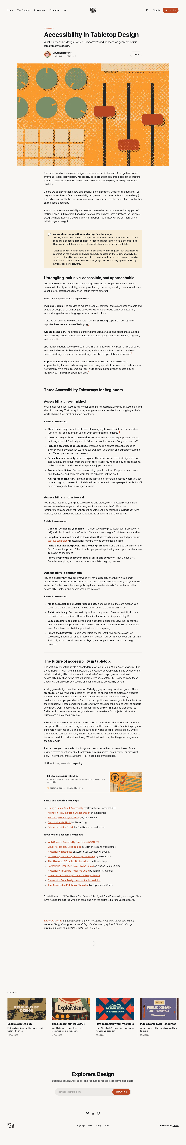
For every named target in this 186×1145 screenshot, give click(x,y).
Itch (107, 1125)
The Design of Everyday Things (64, 817)
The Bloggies (23, 10)
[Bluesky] (87, 1113)
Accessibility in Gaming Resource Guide (68, 870)
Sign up (81, 1125)
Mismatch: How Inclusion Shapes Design (69, 812)
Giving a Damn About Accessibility (65, 808)
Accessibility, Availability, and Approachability (71, 856)
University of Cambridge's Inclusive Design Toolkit (74, 875)
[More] (64, 10)
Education (54, 10)
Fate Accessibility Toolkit (61, 827)
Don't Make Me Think (59, 822)
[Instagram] (98, 1113)
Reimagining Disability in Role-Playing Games (71, 866)
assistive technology (58, 540)
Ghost (176, 1125)
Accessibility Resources (60, 851)
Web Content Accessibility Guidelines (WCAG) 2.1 (73, 842)
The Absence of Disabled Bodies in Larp (69, 861)
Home (10, 10)
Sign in (156, 10)
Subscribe (170, 10)
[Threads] (93, 1113)
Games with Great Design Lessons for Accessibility (74, 880)
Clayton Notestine (61, 52)
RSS (90, 1125)
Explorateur (40, 10)
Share (136, 54)
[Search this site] (147, 10)
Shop (98, 1125)
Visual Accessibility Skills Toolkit (64, 847)
